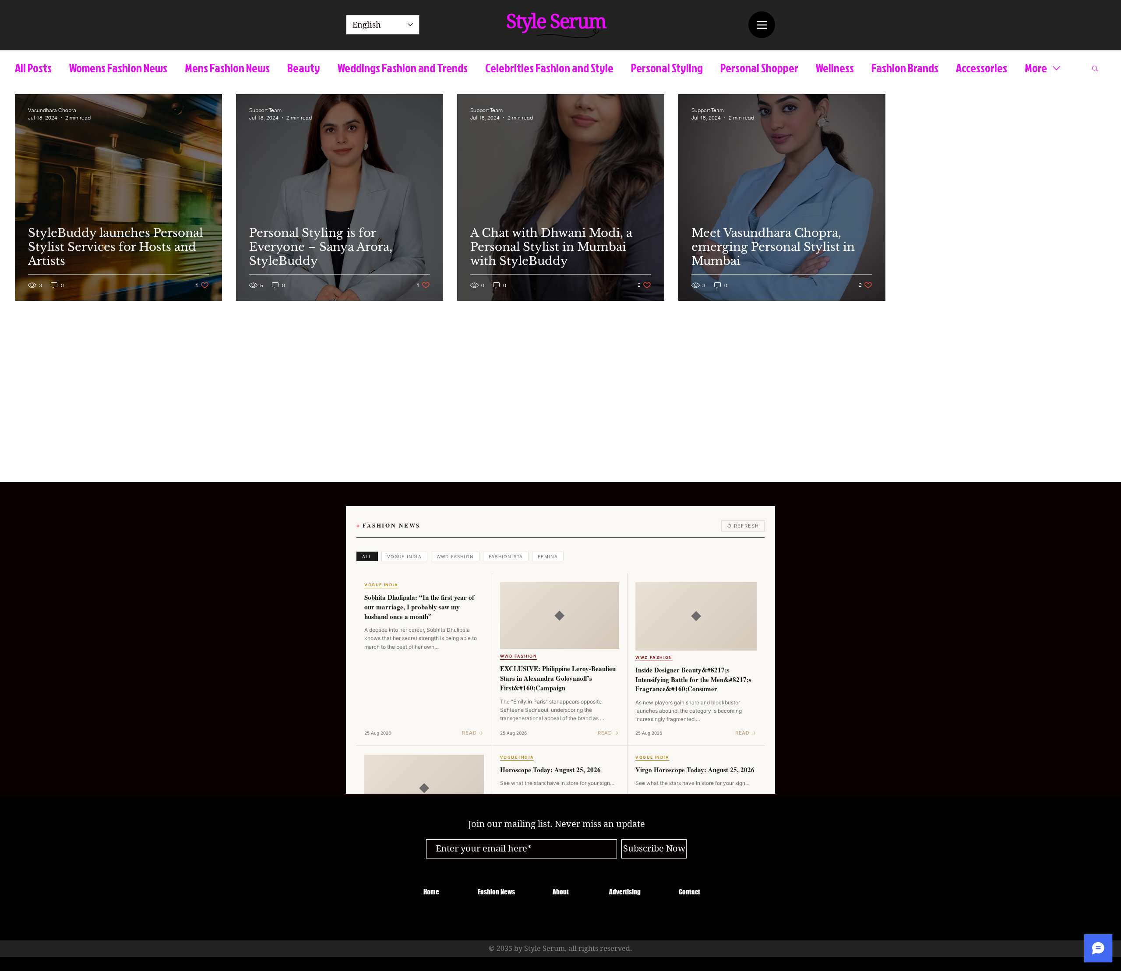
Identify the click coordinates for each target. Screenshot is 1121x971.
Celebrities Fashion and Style (549, 68)
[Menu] (761, 24)
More (1036, 68)
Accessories (981, 68)
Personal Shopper (759, 68)
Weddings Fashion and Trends (403, 68)
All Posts (33, 68)
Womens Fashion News (118, 68)
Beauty (303, 68)
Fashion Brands (904, 68)
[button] (1095, 69)
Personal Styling (667, 68)
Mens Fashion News (227, 68)
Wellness (835, 68)
